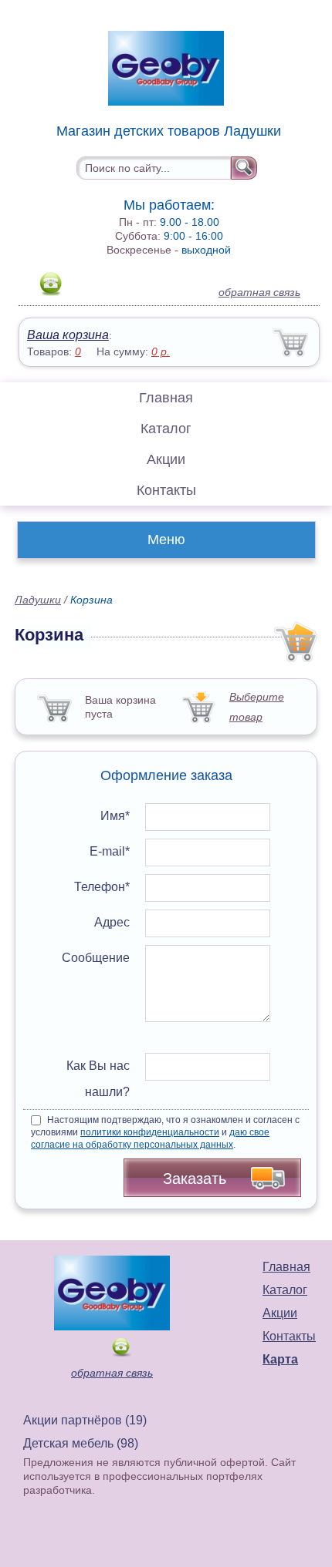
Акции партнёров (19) (85, 1420)
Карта (280, 1359)
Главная (166, 397)
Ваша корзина (68, 334)
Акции (166, 459)
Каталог (166, 428)
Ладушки (38, 600)
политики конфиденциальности (149, 1132)
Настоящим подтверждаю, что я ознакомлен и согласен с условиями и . (165, 1132)
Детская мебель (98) (80, 1443)
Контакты (166, 490)
